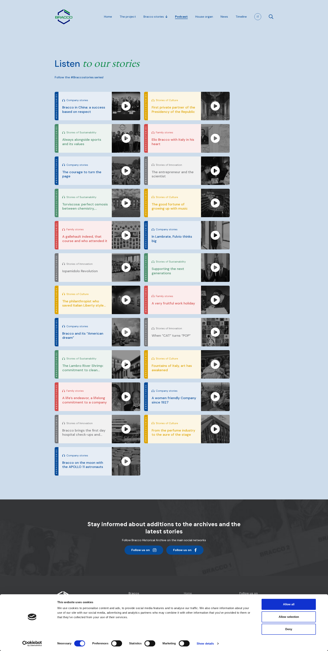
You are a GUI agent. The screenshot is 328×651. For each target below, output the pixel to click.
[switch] (116, 643)
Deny (288, 629)
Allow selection (289, 616)
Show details (205, 643)
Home (188, 593)
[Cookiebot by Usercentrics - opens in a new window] (32, 643)
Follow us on (140, 551)
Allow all (288, 604)
